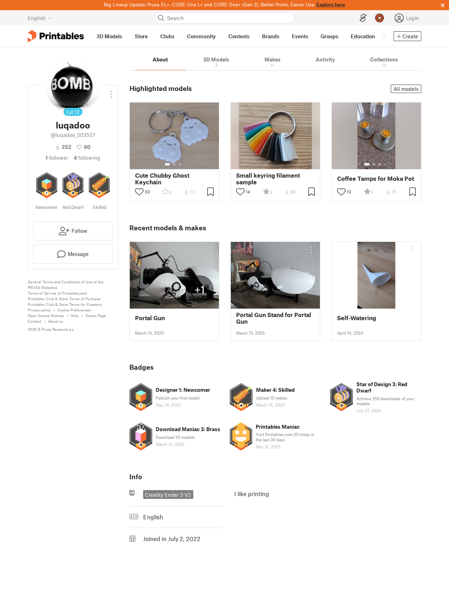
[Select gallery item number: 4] (385, 164)
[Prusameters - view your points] (379, 17)
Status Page (95, 315)
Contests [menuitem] (238, 36)
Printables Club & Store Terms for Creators (65, 304)
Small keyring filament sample (268, 178)
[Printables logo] (56, 36)
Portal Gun (150, 318)
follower (57, 157)
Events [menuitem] (300, 36)
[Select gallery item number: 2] (174, 164)
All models (406, 89)
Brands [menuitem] (270, 36)
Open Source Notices (46, 315)
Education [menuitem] (363, 36)
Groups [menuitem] (329, 36)
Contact (34, 321)
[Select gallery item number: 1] (167, 164)
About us (55, 321)
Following (87, 157)
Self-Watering (356, 318)
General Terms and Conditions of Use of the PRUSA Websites (65, 284)
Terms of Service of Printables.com (57, 293)
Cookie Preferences (74, 310)
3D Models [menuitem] (109, 36)
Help (75, 315)
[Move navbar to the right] (383, 36)
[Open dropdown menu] (111, 92)
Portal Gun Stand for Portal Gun (273, 318)
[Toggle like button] (139, 191)
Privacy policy (39, 310)
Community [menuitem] (201, 36)
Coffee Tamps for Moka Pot (375, 178)
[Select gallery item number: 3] (180, 164)
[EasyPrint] (363, 18)
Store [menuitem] (141, 36)
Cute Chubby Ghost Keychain (162, 178)
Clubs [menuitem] (167, 36)
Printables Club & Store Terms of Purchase (64, 298)
